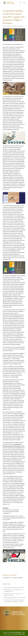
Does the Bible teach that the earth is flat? (14, 587)
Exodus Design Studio (19, 634)
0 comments (20, 26)
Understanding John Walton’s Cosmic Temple (14, 597)
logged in (11, 577)
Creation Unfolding (15, 632)
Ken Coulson (7, 26)
